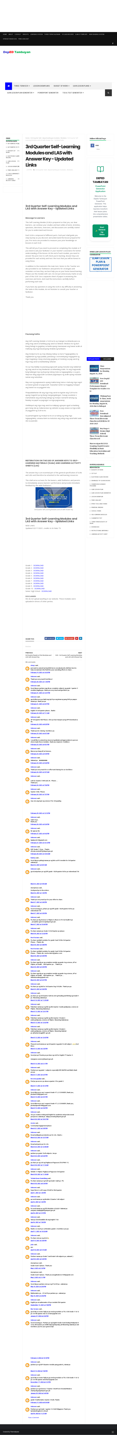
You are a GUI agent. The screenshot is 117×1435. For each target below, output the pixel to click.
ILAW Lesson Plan (97, 489)
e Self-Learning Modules (12, 174)
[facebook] (113, 43)
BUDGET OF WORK (61, 86)
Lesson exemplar (13, 166)
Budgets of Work (97, 470)
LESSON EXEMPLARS (41, 86)
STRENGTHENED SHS (10, 39)
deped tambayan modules (51, 138)
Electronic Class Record (99, 477)
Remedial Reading (97, 507)
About (11, 34)
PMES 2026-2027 (12, 170)
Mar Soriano (35, 1309)
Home (5, 34)
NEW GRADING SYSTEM (96, 34)
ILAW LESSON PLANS (81, 86)
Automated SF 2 (13, 147)
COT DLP (94, 473)
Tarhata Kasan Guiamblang (39, 1178)
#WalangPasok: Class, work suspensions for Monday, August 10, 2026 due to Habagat (100, 401)
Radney (33, 858)
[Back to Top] (113, 1432)
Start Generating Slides (100, 231)
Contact (18, 34)
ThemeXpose (14, 1432)
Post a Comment (33, 1417)
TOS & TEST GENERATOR (72, 93)
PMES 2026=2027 (23, 39)
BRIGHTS (26, 34)
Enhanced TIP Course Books (100, 480)
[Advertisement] (58, 16)
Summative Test (96, 518)
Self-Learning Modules (99, 514)
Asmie (33, 1123)
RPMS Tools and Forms (99, 504)
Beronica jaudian (36, 1079)
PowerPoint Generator (48, 93)
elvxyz (33, 665)
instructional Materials (99, 530)
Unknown (34, 676)
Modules (63, 138)
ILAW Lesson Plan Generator (101, 493)
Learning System (36, 34)
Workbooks (95, 527)
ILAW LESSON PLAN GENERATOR (19, 93)
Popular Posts (93, 359)
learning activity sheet (11, 179)
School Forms (96, 511)
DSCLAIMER (107, 359)
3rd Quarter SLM (36, 138)
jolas (32, 1244)
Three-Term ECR (21, 86)
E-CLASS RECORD (68, 34)
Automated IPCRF (13, 143)
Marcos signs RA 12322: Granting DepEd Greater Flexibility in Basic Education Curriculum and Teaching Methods (100, 449)
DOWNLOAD (38, 565)
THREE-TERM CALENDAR (52, 34)
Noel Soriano (35, 937)
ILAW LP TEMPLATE (81, 34)
